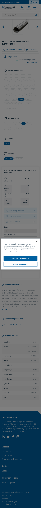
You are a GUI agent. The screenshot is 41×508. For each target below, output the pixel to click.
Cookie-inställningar (20, 264)
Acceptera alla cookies (20, 258)
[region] (20, 253)
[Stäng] (36, 241)
